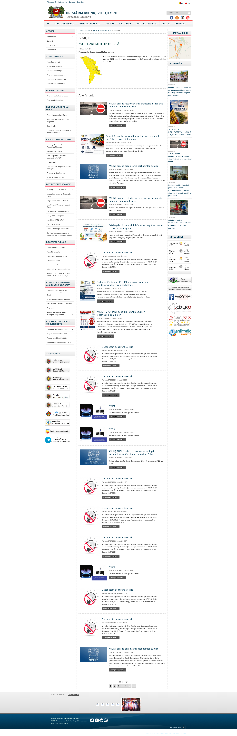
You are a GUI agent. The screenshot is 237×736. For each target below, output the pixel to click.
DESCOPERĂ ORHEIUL (146, 24)
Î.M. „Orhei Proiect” (54, 224)
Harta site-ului (62, 2)
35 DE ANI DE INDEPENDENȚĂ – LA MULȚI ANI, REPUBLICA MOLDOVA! (179, 132)
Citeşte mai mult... (117, 125)
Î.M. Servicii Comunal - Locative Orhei (59, 206)
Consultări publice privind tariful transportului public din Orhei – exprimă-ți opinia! (133, 137)
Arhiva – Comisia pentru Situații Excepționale (60, 313)
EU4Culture (51, 162)
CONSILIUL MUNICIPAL (89, 24)
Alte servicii (51, 50)
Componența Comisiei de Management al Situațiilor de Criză (58, 293)
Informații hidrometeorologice (58, 269)
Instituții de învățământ (60, 190)
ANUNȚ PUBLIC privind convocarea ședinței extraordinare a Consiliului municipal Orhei (131, 453)
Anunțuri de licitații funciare (57, 96)
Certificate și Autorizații (56, 248)
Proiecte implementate (55, 177)
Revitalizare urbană (54, 151)
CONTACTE (180, 24)
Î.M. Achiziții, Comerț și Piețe (58, 211)
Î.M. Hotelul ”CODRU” (55, 220)
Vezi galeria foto (73, 695)
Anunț (112, 405)
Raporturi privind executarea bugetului (58, 120)
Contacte (72, 2)
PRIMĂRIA (109, 24)
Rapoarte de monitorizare (57, 79)
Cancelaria (80, 2)
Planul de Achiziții (53, 62)
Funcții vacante (60, 252)
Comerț (50, 41)
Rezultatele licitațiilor (55, 100)
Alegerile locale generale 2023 (59, 342)
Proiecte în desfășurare (56, 173)
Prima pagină (51, 2)
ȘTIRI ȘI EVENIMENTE (64, 24)
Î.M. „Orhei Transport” (55, 216)
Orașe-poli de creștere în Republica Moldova (56, 146)
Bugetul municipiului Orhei (57, 115)
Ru (189, 3)
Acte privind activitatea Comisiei (59, 304)
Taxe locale (51, 126)
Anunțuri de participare (56, 75)
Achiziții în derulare (54, 66)
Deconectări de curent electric (58, 265)
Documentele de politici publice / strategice (59, 168)
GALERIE (166, 24)
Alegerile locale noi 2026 (60, 329)
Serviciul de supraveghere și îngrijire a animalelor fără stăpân (59, 234)
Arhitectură (60, 37)
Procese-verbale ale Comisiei (58, 299)
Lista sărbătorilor (53, 260)
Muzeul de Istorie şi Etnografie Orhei (59, 195)
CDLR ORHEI (125, 24)
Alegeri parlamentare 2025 (57, 334)
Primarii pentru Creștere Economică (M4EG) (56, 157)
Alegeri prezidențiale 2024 (57, 338)
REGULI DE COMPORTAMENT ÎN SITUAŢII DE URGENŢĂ (59, 274)
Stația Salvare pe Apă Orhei (58, 229)
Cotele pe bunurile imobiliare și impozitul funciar (59, 131)
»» (134, 686)
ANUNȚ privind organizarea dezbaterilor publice (133, 165)
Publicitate (51, 45)
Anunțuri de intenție (54, 71)
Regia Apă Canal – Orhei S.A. (58, 201)
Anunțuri (50, 308)
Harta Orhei (180, 33)
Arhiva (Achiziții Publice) (56, 83)
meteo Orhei (176, 237)
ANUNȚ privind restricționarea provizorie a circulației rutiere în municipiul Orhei (136, 105)
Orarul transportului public (57, 256)
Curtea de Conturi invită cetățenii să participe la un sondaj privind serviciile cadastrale (123, 283)
